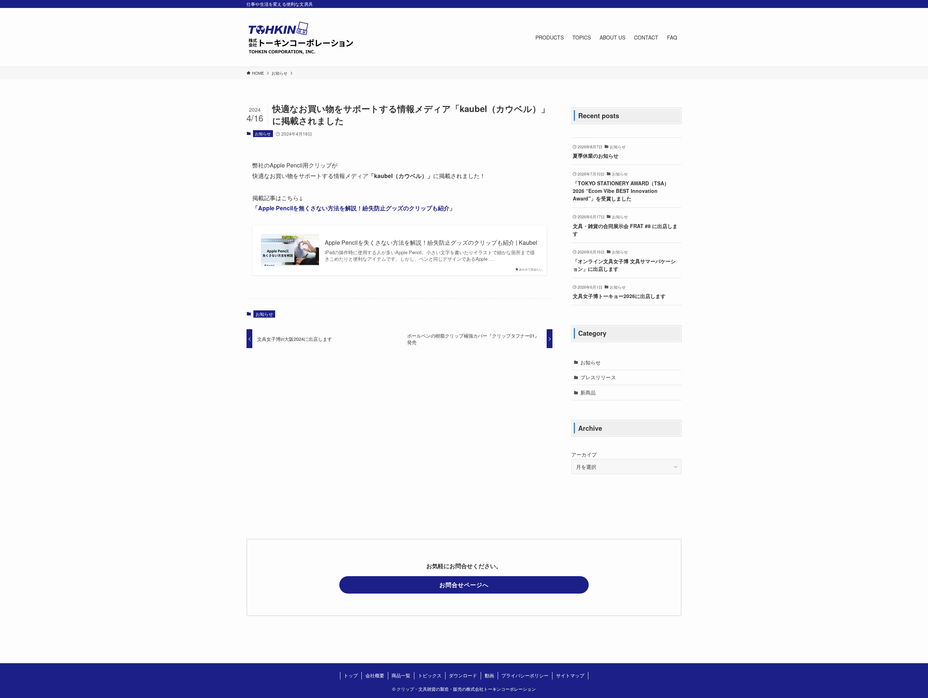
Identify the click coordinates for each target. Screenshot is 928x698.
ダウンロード (463, 675)
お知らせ (263, 133)
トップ (351, 675)
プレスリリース (598, 377)
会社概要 (374, 675)
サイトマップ (570, 675)
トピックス (430, 675)
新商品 (588, 392)
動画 (489, 675)
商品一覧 (401, 675)
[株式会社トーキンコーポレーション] (300, 37)
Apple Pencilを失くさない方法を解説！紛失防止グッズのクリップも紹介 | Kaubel (431, 243)
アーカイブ (584, 454)
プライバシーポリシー (524, 675)
